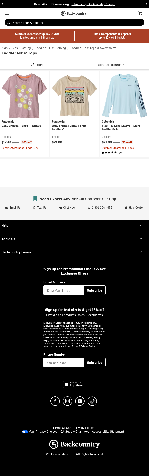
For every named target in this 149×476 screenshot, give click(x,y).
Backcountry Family (16, 252)
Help (5, 225)
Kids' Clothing (21, 48)
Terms (75, 346)
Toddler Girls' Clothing (50, 48)
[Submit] (8, 22)
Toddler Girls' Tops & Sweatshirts (93, 48)
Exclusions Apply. (52, 325)
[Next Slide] (146, 3)
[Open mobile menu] (7, 13)
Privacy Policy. (88, 346)
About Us (8, 238)
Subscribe (94, 290)
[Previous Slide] (2, 3)
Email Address (54, 282)
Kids (5, 48)
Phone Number (54, 354)
